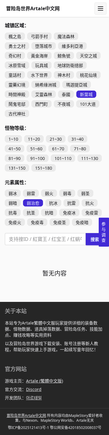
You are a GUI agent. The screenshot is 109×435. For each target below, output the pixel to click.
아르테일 (34, 398)
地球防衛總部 (70, 65)
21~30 (56, 139)
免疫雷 (91, 213)
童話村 (14, 75)
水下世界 (39, 75)
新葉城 (86, 94)
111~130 (89, 158)
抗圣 (31, 213)
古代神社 (16, 114)
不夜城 (64, 104)
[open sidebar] (100, 8)
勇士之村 (16, 46)
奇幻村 (14, 56)
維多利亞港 (72, 46)
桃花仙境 (88, 75)
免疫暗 (82, 222)
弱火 (49, 193)
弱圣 (85, 193)
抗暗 (49, 213)
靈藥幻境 (16, 85)
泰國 (66, 94)
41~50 (14, 149)
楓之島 (14, 36)
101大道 (88, 104)
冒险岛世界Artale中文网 (26, 415)
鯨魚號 (64, 56)
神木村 (64, 75)
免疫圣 (59, 222)
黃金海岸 (39, 56)
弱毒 (67, 193)
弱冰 (12, 193)
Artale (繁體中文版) (44, 381)
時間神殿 (16, 94)
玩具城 (41, 65)
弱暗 (12, 203)
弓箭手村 (39, 36)
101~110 (62, 158)
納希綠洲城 (45, 85)
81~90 (14, 158)
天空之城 (88, 56)
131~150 (16, 168)
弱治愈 (33, 203)
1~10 (13, 139)
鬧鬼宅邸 (16, 104)
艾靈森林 (43, 94)
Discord (33, 389)
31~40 (77, 139)
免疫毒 (37, 222)
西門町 (41, 104)
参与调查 (103, 232)
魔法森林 (66, 36)
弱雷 (31, 193)
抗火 (89, 203)
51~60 (36, 149)
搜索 (95, 239)
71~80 (80, 149)
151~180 (43, 168)
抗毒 (12, 213)
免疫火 (14, 222)
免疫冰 (69, 213)
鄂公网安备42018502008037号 (75, 427)
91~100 (37, 158)
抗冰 (53, 203)
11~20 (34, 139)
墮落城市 (43, 46)
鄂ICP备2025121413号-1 (28, 427)
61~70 (58, 149)
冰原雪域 (16, 65)
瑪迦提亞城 (76, 85)
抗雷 (71, 203)
